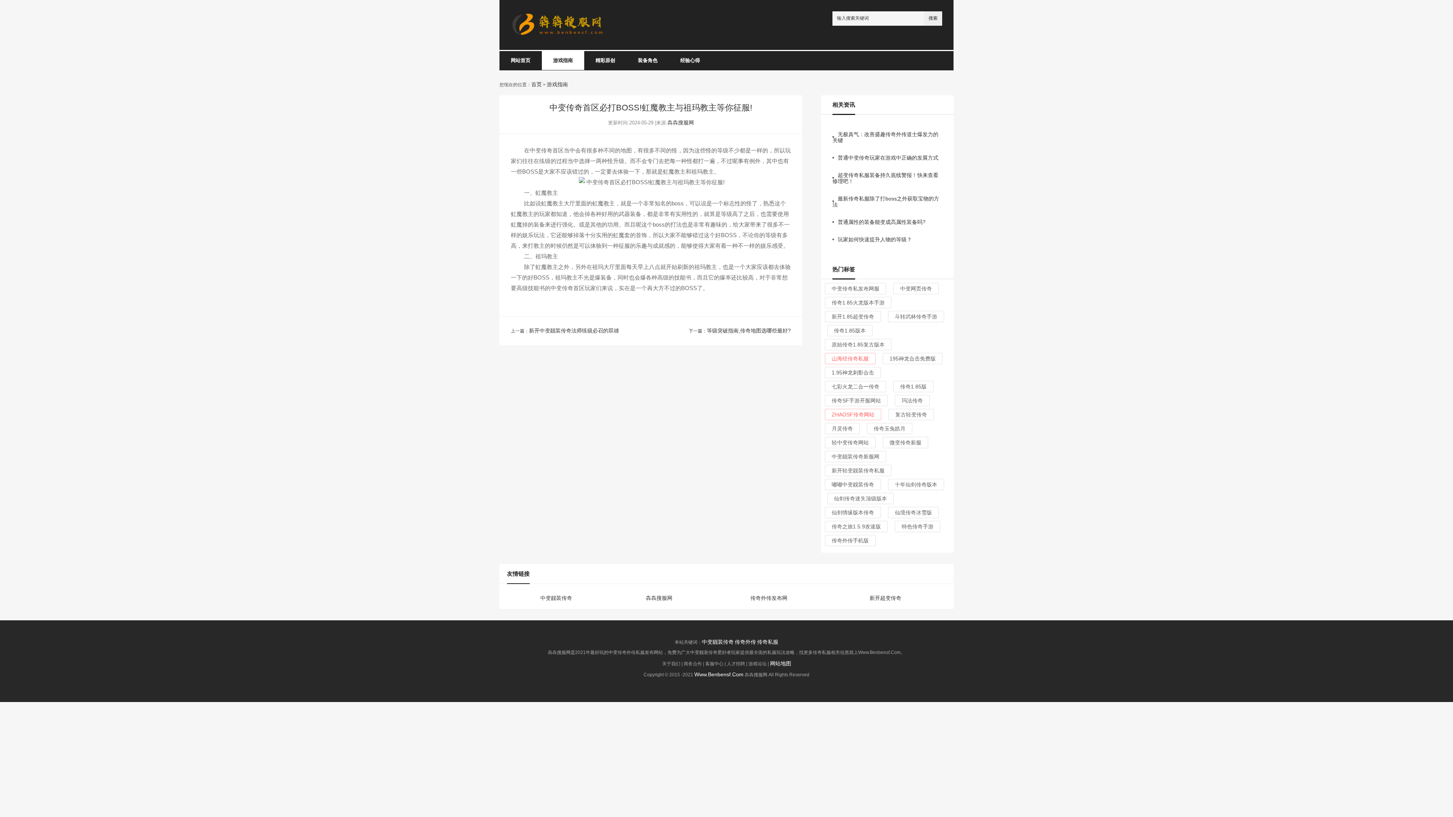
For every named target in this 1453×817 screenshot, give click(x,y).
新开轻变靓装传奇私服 (858, 471)
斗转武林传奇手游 (916, 317)
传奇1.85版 (913, 387)
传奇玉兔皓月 (889, 429)
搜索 (933, 18)
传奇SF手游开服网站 (856, 401)
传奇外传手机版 (850, 540)
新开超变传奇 (885, 598)
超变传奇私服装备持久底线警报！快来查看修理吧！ (885, 178)
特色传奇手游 (917, 526)
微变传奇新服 (905, 443)
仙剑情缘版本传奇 (853, 512)
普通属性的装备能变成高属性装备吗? (882, 222)
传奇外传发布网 (768, 598)
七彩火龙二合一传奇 (855, 387)
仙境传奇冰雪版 (913, 512)
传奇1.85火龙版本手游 (858, 303)
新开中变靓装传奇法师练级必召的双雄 (574, 331)
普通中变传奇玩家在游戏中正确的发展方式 (888, 158)
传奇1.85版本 (850, 331)
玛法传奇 (912, 401)
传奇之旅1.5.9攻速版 (856, 526)
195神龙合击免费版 (913, 359)
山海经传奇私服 (850, 359)
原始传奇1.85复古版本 (858, 345)
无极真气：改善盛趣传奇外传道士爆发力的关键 (885, 137)
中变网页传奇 (916, 289)
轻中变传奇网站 (850, 443)
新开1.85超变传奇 (853, 317)
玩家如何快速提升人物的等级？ (875, 239)
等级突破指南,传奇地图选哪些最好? (749, 331)
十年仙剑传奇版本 (916, 485)
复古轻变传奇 (911, 415)
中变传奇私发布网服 (855, 289)
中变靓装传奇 (556, 598)
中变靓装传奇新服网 (855, 457)
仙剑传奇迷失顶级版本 (860, 498)
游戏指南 (563, 60)
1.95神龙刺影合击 (853, 373)
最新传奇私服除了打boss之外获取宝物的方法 (885, 202)
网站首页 (520, 60)
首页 (536, 84)
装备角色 (648, 60)
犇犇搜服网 (680, 123)
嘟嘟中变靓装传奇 (853, 485)
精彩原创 (605, 60)
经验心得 (690, 60)
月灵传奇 (842, 429)
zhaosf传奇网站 (853, 415)
